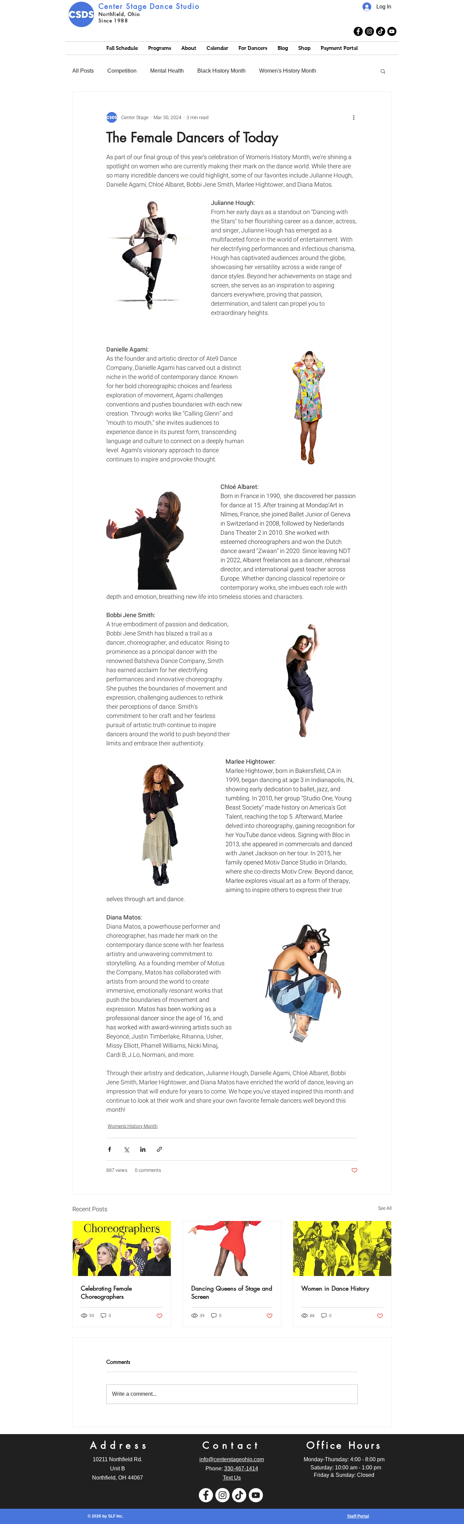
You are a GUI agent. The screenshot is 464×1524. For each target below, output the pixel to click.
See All (385, 1208)
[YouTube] (391, 31)
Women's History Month (287, 71)
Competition (122, 71)
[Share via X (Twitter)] (126, 1149)
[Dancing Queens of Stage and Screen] (232, 1248)
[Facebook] (358, 31)
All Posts (83, 71)
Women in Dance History (335, 1288)
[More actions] (354, 117)
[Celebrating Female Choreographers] (122, 1248)
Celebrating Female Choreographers (106, 1292)
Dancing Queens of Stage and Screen (231, 1292)
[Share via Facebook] (109, 1149)
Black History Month (221, 71)
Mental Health (167, 71)
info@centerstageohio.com (231, 1459)
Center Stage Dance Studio (149, 6)
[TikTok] (380, 31)
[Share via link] (159, 1149)
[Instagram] (369, 31)
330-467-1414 (241, 1468)
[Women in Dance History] (342, 1248)
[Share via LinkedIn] (143, 1149)
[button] (383, 71)
